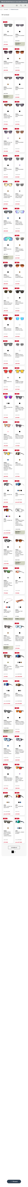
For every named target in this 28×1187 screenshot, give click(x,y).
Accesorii (6, 9)
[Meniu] (25, 5)
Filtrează (15, 1181)
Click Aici (24, 1)
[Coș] (16, 5)
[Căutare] (21, 5)
